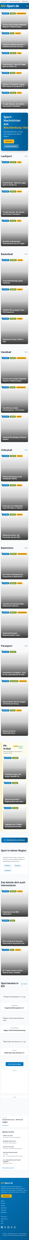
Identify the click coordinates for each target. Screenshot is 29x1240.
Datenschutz (13, 1)
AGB (2, 1221)
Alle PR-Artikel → (21, 747)
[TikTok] (12, 1227)
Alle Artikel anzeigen (14, 1064)
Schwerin (8, 870)
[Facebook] (2, 1227)
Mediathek (4, 1212)
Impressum (4, 1)
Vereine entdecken (11, 146)
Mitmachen (25, 1)
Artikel (2, 1201)
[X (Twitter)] (5, 1227)
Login (17, 1)
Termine (3, 1203)
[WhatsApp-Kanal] (15, 1227)
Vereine (3, 1205)
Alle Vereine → (24, 984)
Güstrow (7, 865)
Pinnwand (3, 1210)
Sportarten (4, 1208)
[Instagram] (8, 1227)
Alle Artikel (8, 141)
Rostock (17, 865)
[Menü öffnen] (27, 6)
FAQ (2, 1223)
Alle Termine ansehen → (8, 1168)
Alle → (26, 156)
